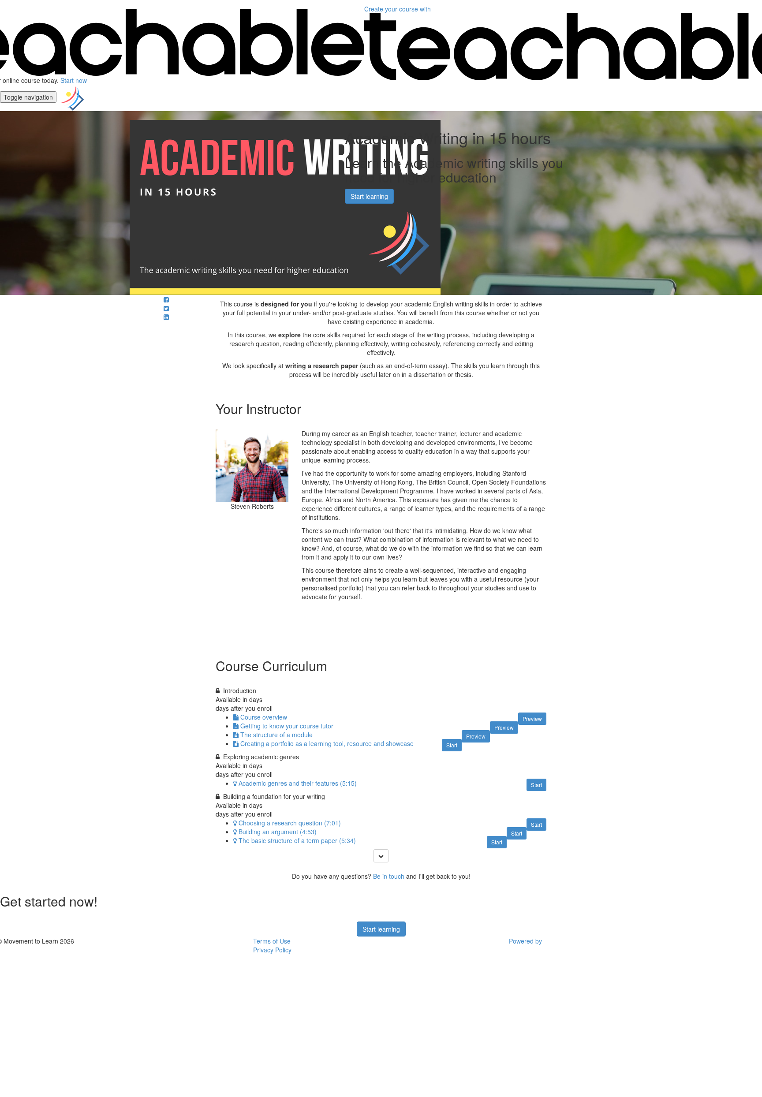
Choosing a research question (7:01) (290, 822)
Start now (73, 80)
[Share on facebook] (166, 299)
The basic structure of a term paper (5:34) (297, 840)
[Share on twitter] (166, 308)
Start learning (369, 196)
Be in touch (388, 876)
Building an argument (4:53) (278, 831)
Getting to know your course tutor (286, 725)
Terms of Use (272, 941)
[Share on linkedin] (166, 317)
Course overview (263, 717)
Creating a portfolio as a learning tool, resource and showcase (327, 743)
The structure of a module (276, 734)
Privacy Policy (272, 949)
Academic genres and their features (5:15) (298, 783)
